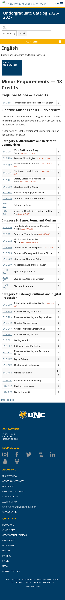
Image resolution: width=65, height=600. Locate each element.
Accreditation (9, 501)
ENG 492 (7, 372)
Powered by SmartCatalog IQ (32, 586)
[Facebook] (20, 454)
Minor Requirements (10, 63)
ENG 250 (7, 247)
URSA (5, 566)
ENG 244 (7, 334)
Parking (6, 555)
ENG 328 (7, 352)
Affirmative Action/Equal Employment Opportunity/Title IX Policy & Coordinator (35, 581)
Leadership (8, 486)
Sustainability (9, 512)
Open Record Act (11, 571)
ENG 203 (7, 311)
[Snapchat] (8, 461)
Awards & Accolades (13, 481)
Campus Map (8, 530)
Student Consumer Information (19, 507)
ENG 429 (7, 365)
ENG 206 (7, 158)
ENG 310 (7, 187)
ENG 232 (7, 240)
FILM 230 (7, 380)
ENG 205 (7, 151)
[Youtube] (44, 454)
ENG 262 (7, 180)
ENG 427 (7, 359)
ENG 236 (7, 172)
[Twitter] (32, 454)
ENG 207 (7, 165)
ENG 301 (7, 340)
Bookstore (8, 524)
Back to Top (7, 399)
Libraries (7, 550)
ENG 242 (7, 323)
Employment (8, 540)
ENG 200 (7, 304)
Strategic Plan (10, 496)
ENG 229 (7, 317)
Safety (5, 560)
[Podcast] (20, 461)
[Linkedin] (56, 454)
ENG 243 (7, 328)
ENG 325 (7, 253)
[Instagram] (8, 454)
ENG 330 (7, 259)
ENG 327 (7, 346)
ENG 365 (7, 192)
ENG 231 (7, 234)
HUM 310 (7, 386)
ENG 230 (7, 227)
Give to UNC (8, 545)
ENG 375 (7, 198)
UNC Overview (9, 476)
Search (22, 33)
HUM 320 (7, 392)
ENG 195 (7, 102)
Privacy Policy (13, 580)
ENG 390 (7, 265)
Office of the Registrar (14, 535)
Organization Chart (13, 491)
